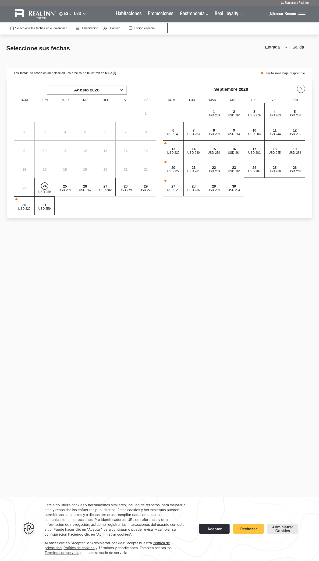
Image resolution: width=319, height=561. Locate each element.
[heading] (105, 49)
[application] (159, 529)
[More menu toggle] (301, 15)
